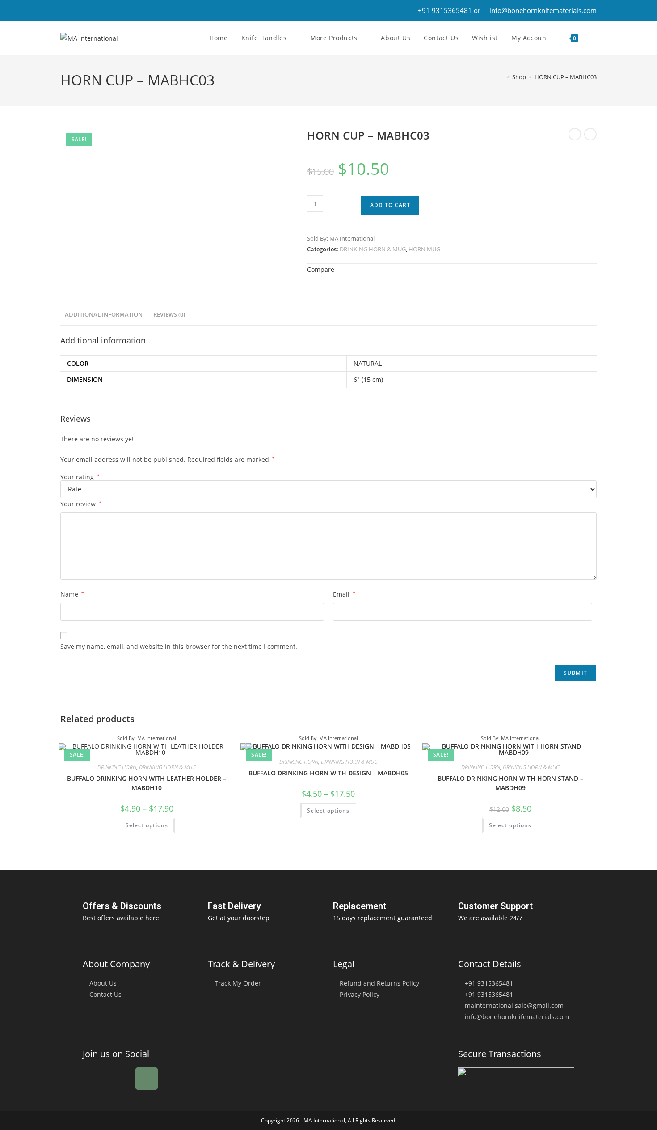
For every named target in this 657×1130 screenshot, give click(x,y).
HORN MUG (424, 249)
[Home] (501, 77)
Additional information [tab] (104, 314)
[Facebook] (94, 1078)
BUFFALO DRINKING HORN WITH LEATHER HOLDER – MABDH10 (146, 783)
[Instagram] (146, 1078)
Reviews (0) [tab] (169, 314)
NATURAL (368, 363)
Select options (147, 825)
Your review (80, 503)
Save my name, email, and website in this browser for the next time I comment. (178, 646)
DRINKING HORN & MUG (373, 249)
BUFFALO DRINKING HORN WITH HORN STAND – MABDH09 (510, 783)
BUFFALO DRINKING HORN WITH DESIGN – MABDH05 (328, 773)
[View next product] (590, 134)
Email (344, 594)
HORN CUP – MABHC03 (566, 77)
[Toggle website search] (594, 38)
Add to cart (390, 205)
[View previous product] (575, 134)
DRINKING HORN (116, 767)
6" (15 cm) (368, 379)
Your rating (80, 477)
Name (72, 594)
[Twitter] (120, 1078)
